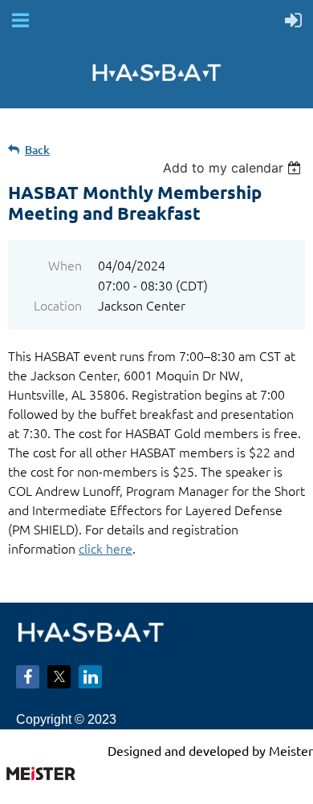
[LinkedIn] (90, 676)
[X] (59, 676)
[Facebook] (27, 676)
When (65, 265)
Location (58, 305)
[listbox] (234, 167)
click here (105, 548)
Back (37, 149)
